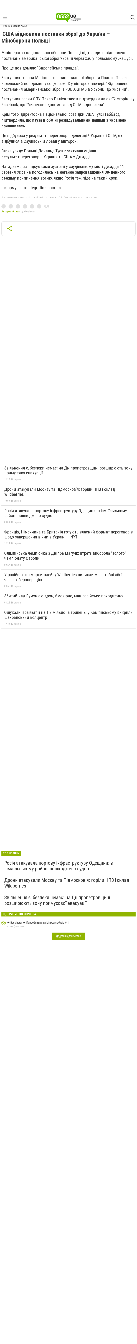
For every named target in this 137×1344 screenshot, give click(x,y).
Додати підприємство (68, 936)
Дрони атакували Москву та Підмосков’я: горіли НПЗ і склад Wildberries (59, 492)
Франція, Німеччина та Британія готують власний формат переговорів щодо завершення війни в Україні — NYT (68, 535)
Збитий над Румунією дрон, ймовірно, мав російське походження (63, 595)
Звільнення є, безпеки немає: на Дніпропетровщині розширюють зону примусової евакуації (68, 471)
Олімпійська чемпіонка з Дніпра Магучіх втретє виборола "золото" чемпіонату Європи (65, 556)
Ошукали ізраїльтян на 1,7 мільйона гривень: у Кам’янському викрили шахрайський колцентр (68, 615)
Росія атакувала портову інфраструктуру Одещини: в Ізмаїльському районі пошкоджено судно (65, 513)
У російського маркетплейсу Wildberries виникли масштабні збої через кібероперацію (63, 577)
